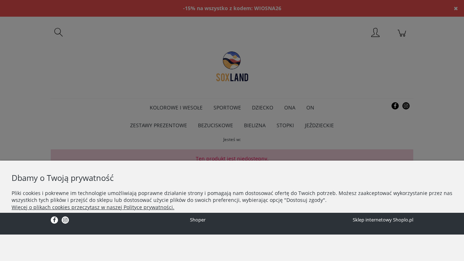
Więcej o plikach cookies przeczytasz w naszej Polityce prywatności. (93, 207)
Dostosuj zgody (94, 221)
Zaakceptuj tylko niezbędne (43, 221)
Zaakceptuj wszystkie (140, 221)
